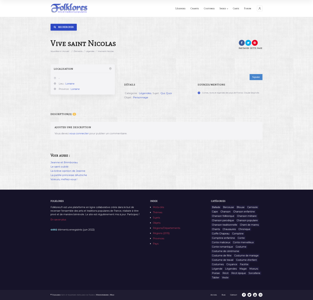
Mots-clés (158, 207)
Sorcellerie (254, 273)
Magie (243, 268)
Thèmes (157, 212)
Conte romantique (222, 246)
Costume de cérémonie (225, 251)
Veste (225, 277)
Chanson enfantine (244, 211)
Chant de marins (249, 224)
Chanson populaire (247, 220)
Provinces (158, 238)
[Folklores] (69, 8)
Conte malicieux (221, 242)
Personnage (140, 97)
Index (223, 8)
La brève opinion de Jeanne (68, 170)
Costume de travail (222, 259)
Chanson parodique (223, 220)
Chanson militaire (247, 216)
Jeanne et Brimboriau (64, 162)
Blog (224, 295)
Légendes (180, 8)
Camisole (252, 207)
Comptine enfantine (223, 238)
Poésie (216, 273)
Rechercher (66, 27)
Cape (215, 211)
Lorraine (70, 83)
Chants (194, 8)
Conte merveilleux (243, 242)
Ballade (216, 207)
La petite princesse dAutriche (69, 175)
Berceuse (228, 207)
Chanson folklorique (223, 216)
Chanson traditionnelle (224, 224)
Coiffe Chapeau (220, 233)
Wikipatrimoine (102, 295)
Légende (217, 268)
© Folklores (56, 295)
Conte (241, 238)
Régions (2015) (161, 233)
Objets (156, 222)
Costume (241, 246)
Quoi (169, 93)
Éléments (78, 51)
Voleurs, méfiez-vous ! (64, 179)
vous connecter (79, 133)
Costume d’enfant (246, 259)
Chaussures (229, 229)
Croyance (231, 264)
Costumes (209, 8)
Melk (112, 295)
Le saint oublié (59, 166)
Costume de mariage (246, 255)
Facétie (244, 264)
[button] (259, 8)
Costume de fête (221, 255)
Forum (247, 8)
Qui (163, 93)
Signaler (256, 77)
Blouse (241, 207)
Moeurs (253, 268)
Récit (226, 273)
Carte (236, 8)
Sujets (156, 217)
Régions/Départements (166, 228)
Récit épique (238, 273)
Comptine (238, 233)
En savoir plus (58, 219)
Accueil (65, 51)
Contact (233, 295)
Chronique (244, 229)
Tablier (215, 277)
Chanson (226, 211)
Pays (155, 243)
